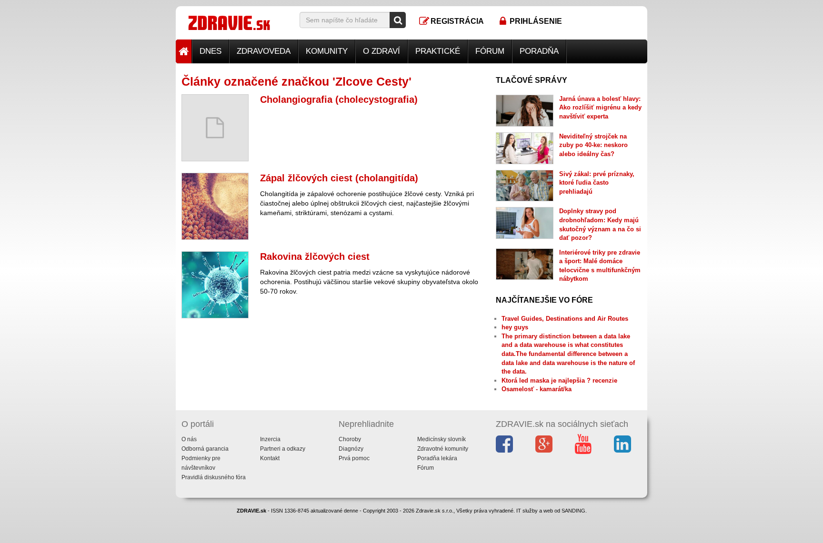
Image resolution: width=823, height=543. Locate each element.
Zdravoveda (264, 51)
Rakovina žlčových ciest (315, 256)
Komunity (327, 51)
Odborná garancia (205, 448)
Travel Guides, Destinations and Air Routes (565, 318)
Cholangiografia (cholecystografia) (339, 99)
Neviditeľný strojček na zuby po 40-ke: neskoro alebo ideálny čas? (593, 145)
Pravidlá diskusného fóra (213, 477)
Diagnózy (351, 448)
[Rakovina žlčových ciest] (215, 284)
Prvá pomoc (354, 458)
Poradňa (539, 51)
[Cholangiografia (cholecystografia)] (215, 127)
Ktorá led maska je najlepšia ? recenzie (559, 380)
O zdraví (381, 51)
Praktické (437, 51)
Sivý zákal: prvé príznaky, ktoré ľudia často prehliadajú (596, 182)
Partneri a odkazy (282, 448)
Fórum (489, 51)
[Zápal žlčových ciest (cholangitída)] (215, 206)
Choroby (350, 439)
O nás (189, 439)
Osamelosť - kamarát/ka (537, 389)
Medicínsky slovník (441, 439)
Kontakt (270, 458)
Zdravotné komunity (442, 448)
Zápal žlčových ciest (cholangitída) (339, 178)
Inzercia (270, 439)
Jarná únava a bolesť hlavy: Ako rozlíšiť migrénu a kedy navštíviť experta (600, 107)
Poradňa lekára (437, 458)
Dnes (210, 51)
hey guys (515, 327)
